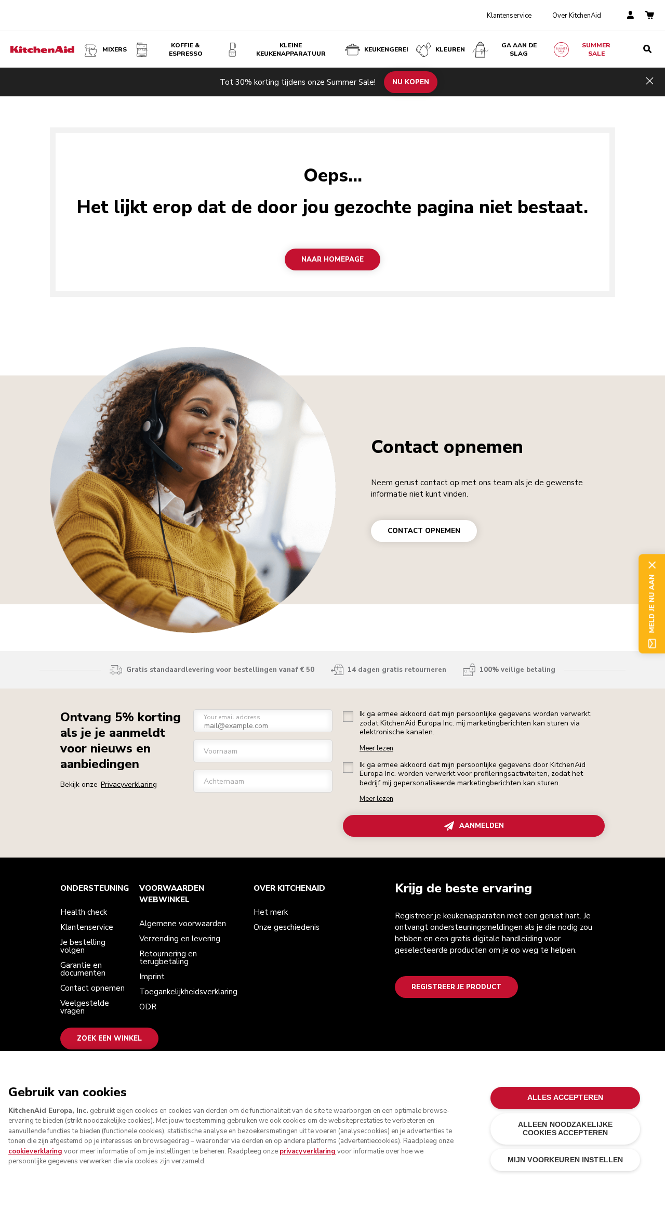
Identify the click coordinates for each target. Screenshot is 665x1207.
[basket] (649, 16)
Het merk (271, 912)
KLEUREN (450, 49)
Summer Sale (596, 49)
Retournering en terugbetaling (168, 958)
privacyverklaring (308, 1151)
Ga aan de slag (519, 49)
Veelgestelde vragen (84, 1007)
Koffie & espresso (186, 49)
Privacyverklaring (129, 784)
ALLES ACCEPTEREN (565, 1097)
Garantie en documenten (82, 969)
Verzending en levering (179, 938)
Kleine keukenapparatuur (291, 49)
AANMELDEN (481, 825)
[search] (647, 49)
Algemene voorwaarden (182, 923)
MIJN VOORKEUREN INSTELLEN (565, 1160)
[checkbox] (348, 716)
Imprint (152, 976)
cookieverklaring (35, 1151)
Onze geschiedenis (287, 927)
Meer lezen (376, 748)
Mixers (114, 49)
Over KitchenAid (576, 15)
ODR (147, 1007)
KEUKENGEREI (386, 49)
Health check (83, 912)
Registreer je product (456, 987)
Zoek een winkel (109, 1038)
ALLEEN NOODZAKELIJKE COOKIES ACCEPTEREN (565, 1129)
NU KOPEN (410, 81)
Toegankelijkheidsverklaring (188, 992)
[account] (630, 16)
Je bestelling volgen (82, 946)
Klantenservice (509, 15)
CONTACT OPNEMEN (424, 531)
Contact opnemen (447, 447)
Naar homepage (332, 259)
